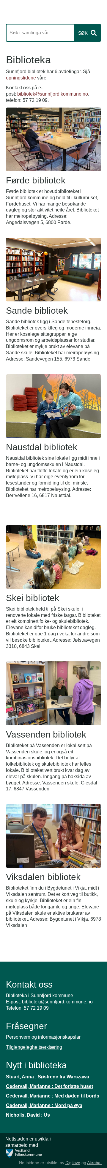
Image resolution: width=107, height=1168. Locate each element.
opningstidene (21, 77)
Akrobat (94, 1162)
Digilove (72, 1162)
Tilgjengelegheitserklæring (34, 1047)
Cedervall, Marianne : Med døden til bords (52, 1095)
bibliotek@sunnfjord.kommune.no (52, 93)
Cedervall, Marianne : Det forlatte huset (49, 1086)
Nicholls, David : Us (28, 1115)
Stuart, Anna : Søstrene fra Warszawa (47, 1076)
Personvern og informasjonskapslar (43, 1037)
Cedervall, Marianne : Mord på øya (44, 1105)
